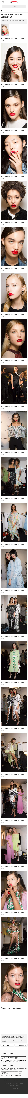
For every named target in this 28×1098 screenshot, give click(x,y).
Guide (5, 11)
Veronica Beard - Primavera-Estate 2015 (11, 1061)
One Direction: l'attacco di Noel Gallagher (11, 1075)
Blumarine (11, 11)
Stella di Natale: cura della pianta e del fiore (11, 1073)
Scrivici (11, 1081)
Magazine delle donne (8, 1036)
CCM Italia (20, 1083)
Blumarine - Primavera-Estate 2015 (20, 1045)
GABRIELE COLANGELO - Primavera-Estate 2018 (13, 1056)
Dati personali (8, 1083)
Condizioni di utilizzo (18, 1081)
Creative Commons (19, 1037)
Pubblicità (14, 1083)
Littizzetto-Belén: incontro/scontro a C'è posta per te (13, 1060)
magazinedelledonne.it (17, 1036)
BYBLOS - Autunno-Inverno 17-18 (9, 1059)
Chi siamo (6, 1081)
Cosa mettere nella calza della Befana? (10, 1057)
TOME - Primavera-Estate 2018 (8, 1069)
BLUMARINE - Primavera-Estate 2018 (7, 1045)
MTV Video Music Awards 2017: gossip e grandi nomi (14, 1068)
